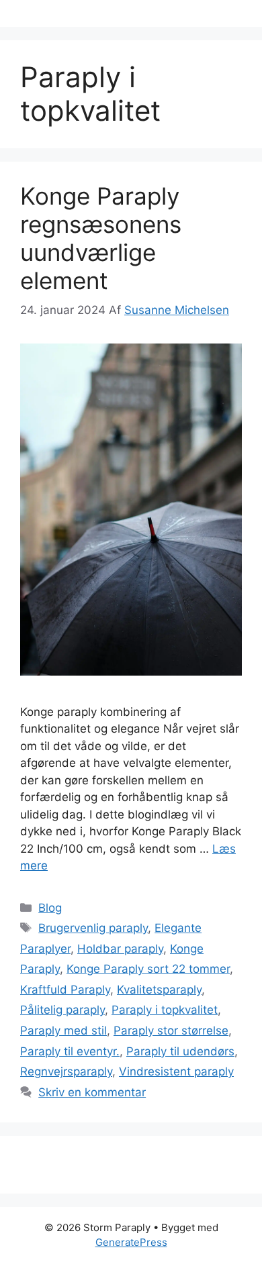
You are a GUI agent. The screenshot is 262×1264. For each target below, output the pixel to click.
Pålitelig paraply (62, 1009)
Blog (50, 907)
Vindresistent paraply (176, 1071)
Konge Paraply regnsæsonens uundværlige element (100, 238)
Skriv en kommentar (92, 1092)
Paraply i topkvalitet (165, 1009)
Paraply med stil (63, 1030)
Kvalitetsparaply (159, 989)
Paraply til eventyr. (70, 1051)
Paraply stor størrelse (171, 1030)
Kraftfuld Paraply (65, 989)
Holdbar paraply (120, 948)
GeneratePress (131, 1242)
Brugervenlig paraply (93, 928)
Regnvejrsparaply (66, 1071)
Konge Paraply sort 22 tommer (148, 969)
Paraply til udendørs (180, 1051)
